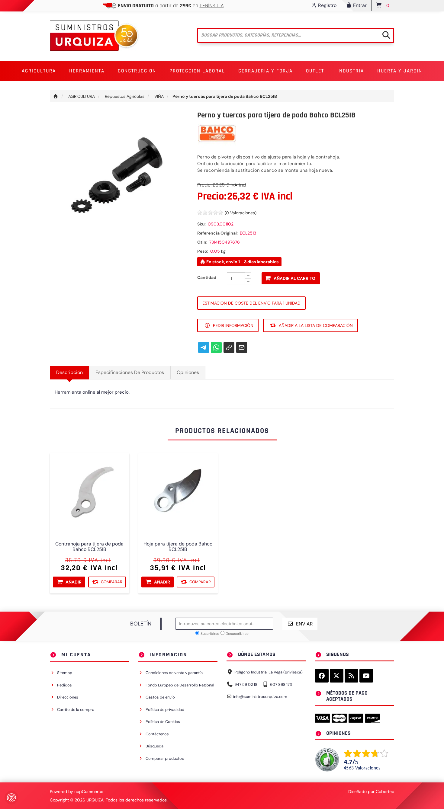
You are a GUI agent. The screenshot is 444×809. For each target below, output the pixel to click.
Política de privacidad (165, 709)
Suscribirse (210, 633)
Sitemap (64, 672)
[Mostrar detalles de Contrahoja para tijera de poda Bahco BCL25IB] (89, 492)
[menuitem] (39, 71)
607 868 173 (281, 684)
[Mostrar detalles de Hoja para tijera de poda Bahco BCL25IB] (178, 492)
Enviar (304, 624)
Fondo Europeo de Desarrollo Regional (180, 685)
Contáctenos (157, 734)
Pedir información (233, 325)
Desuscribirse (237, 633)
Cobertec (385, 791)
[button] (39, 71)
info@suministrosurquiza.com (260, 696)
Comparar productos (165, 758)
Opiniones (188, 372)
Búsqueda (154, 746)
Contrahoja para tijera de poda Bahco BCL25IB (89, 546)
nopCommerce (88, 791)
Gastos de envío (160, 697)
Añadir (74, 582)
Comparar (111, 581)
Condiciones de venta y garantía (174, 672)
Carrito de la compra (75, 709)
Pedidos (64, 685)
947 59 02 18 (245, 684)
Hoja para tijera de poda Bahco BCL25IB (177, 546)
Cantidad (206, 277)
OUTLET (315, 71)
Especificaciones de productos (129, 372)
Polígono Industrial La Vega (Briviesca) (268, 672)
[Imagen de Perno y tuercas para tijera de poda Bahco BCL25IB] (119, 180)
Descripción (69, 372)
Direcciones (67, 697)
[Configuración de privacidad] (11, 797)
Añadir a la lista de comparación (316, 325)
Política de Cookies (163, 721)
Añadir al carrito (294, 278)
